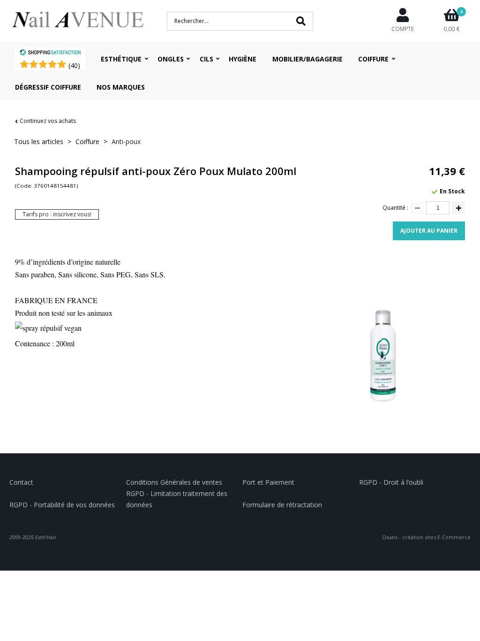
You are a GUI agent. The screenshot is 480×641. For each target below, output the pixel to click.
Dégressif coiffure (48, 87)
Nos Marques (121, 87)
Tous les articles (38, 141)
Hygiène (242, 58)
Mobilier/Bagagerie (307, 58)
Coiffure (373, 58)
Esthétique (121, 58)
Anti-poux (126, 141)
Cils (206, 58)
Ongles (171, 58)
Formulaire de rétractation (282, 504)
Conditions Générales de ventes (174, 482)
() (74, 65)
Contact (21, 482)
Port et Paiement (268, 482)
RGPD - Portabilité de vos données (62, 504)
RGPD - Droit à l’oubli (391, 482)
